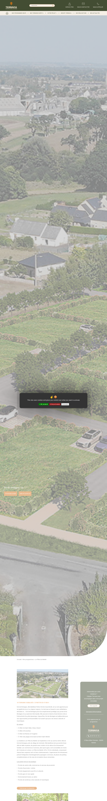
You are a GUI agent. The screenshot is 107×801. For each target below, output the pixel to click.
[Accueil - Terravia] (11, 5)
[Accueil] (8, 13)
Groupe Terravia (66, 13)
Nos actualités (95, 13)
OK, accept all (44, 404)
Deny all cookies (55, 404)
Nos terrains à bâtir (36, 13)
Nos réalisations (81, 13)
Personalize (65, 404)
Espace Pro (70, 7)
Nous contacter (83, 7)
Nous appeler (98, 7)
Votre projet (51, 13)
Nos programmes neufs (19, 13)
